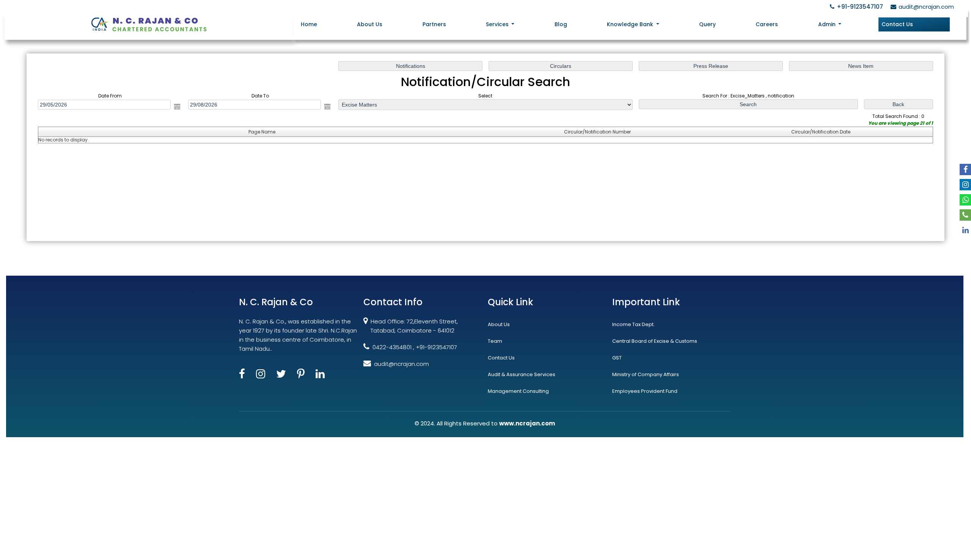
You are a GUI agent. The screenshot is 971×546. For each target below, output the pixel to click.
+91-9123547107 (860, 7)
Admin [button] (827, 24)
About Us (369, 24)
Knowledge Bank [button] (631, 24)
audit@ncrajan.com (926, 7)
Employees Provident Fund (644, 391)
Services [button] (498, 24)
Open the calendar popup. (177, 106)
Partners (434, 24)
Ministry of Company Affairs (645, 374)
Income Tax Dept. (633, 324)
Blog (561, 24)
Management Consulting (518, 391)
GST (617, 357)
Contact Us (897, 24)
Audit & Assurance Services (521, 374)
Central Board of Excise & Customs (654, 341)
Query (707, 24)
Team (495, 341)
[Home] (148, 23)
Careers (767, 24)
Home (309, 24)
